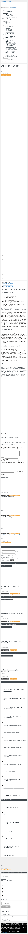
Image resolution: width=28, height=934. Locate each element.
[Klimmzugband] (6, 487)
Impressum (6, 919)
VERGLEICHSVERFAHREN (7, 880)
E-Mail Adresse (5, 459)
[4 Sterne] (11, 416)
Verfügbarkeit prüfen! (6, 75)
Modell (2, 555)
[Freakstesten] (13, 6)
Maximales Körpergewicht (7, 557)
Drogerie (5, 18)
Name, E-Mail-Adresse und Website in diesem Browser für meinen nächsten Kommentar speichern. (14, 463)
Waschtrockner (10, 52)
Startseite (3, 872)
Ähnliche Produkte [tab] (7, 285)
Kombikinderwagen (11, 47)
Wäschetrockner (10, 55)
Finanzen (5, 25)
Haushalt (5, 39)
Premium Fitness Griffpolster (8, 517)
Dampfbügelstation (11, 43)
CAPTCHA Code (18, 471)
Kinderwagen (9, 45)
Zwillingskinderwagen (11, 56)
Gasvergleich (9, 29)
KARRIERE (3, 881)
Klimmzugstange (10, 36)
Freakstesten (12, 7)
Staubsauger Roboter (11, 49)
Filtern (12, 560)
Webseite (3, 461)
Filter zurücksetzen (5, 560)
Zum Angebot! (13, 650)
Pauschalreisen (10, 32)
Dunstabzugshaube (11, 44)
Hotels (8, 28)
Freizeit (5, 34)
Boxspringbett (9, 59)
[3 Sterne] (11, 405)
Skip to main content (6, 1)
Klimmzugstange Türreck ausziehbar (10, 586)
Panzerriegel (9, 15)
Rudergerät (9, 37)
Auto (4, 10)
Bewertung (3, 552)
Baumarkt (5, 13)
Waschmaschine (10, 51)
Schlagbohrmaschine (11, 17)
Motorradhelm (9, 11)
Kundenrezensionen (8, 286)
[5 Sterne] (11, 427)
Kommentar (4, 456)
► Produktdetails (5, 495)
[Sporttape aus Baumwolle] (6, 508)
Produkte (9, 872)
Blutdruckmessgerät (11, 19)
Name (2, 457)
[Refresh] (11, 466)
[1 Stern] (11, 383)
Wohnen (5, 58)
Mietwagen (9, 30)
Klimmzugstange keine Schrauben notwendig (12, 613)
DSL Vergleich (9, 26)
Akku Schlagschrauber (12, 14)
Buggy (7, 41)
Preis (2, 549)
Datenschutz (6, 920)
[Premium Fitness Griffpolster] (6, 525)
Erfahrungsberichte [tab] (8, 283)
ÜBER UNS (3, 879)
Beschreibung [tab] (6, 282)
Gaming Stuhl (9, 24)
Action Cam (9, 22)
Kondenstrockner (10, 48)
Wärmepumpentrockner (12, 54)
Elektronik (5, 21)
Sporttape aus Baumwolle (7, 496)
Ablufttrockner (9, 40)
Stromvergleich (10, 33)
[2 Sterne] (11, 394)
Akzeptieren (6, 932)
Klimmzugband (4, 477)
